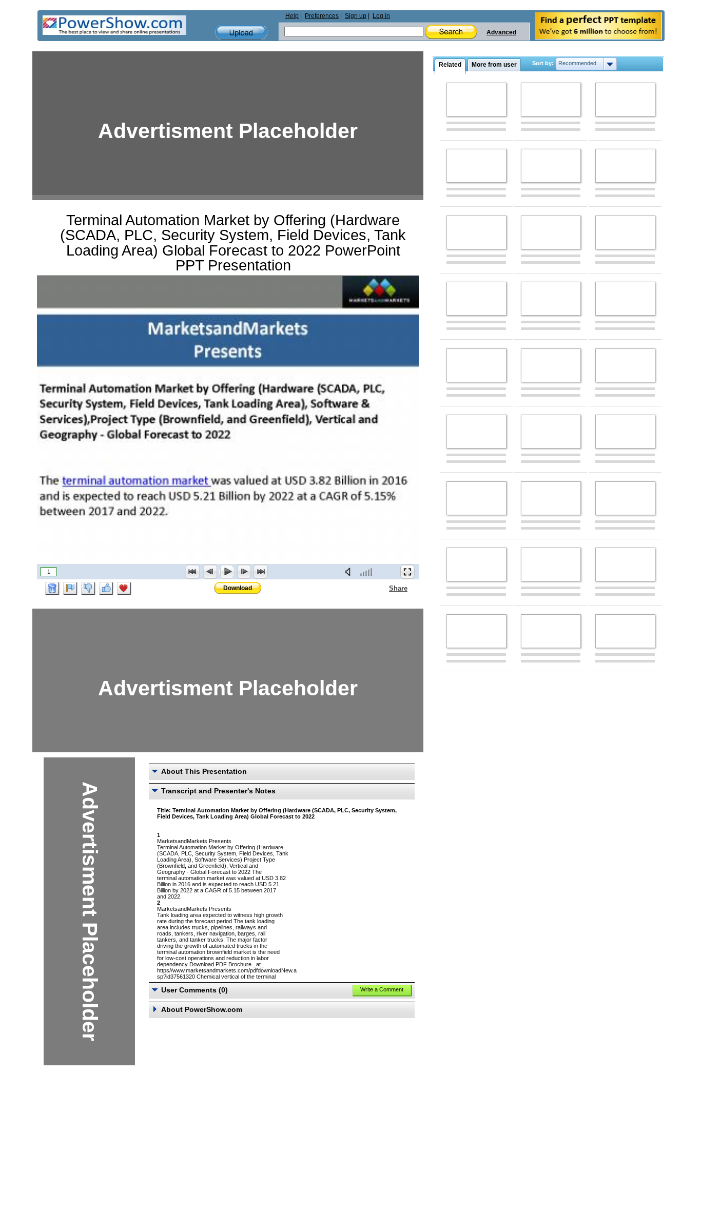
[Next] (243, 571)
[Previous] (210, 571)
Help (292, 16)
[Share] (383, 588)
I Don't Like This (88, 588)
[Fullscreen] (407, 571)
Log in (381, 16)
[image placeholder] (476, 99)
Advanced (501, 32)
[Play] (227, 571)
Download (237, 588)
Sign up (355, 16)
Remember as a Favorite (124, 588)
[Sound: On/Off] (350, 571)
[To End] (260, 571)
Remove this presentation (52, 588)
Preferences (322, 16)
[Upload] (241, 32)
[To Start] (193, 571)
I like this (106, 588)
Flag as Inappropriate (70, 588)
